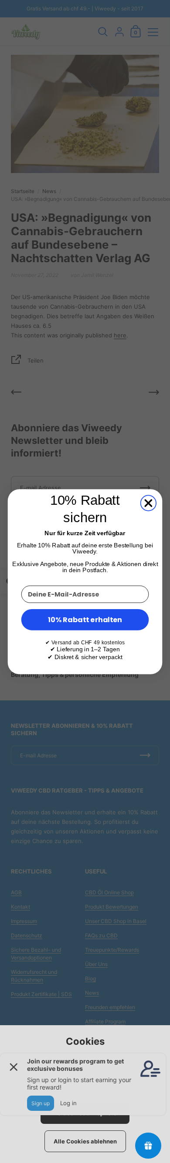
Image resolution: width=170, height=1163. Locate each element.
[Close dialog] (148, 502)
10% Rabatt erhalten (85, 619)
